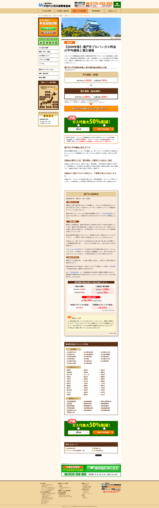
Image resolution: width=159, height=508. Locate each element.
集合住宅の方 (43, 503)
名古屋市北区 (88, 361)
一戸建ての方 (86, 490)
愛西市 (86, 394)
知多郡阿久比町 (71, 410)
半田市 (69, 379)
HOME (44, 15)
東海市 (86, 370)
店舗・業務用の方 (44, 501)
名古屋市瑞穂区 (105, 354)
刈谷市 (103, 392)
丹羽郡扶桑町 (71, 408)
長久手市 (69, 374)
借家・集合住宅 (43, 73)
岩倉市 (86, 392)
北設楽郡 (69, 403)
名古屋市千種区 (71, 363)
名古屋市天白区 (105, 352)
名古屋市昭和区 (71, 356)
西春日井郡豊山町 (106, 401)
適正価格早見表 (71, 448)
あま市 (103, 394)
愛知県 (66, 15)
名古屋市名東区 (88, 352)
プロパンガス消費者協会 (72, 506)
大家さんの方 (43, 500)
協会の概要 (42, 77)
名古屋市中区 (71, 354)
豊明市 (103, 372)
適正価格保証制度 (86, 487)
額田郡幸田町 (88, 403)
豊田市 (103, 385)
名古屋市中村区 (71, 361)
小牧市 (86, 383)
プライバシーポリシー (87, 493)
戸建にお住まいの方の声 (64, 495)
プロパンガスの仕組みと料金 (47, 489)
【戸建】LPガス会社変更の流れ (47, 493)
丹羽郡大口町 (71, 412)
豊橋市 (69, 385)
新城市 (69, 370)
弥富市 (103, 379)
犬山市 (69, 392)
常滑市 (69, 381)
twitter (83, 496)
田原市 (86, 388)
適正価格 (112, 266)
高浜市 (86, 390)
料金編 (60, 485)
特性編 (60, 486)
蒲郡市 (103, 377)
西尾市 (86, 379)
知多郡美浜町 (88, 410)
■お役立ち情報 (62, 492)
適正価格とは (97, 448)
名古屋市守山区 (71, 352)
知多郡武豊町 (105, 406)
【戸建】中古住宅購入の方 (46, 499)
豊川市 (69, 388)
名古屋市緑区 (105, 356)
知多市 (103, 370)
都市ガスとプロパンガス (46, 69)
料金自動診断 (107, 213)
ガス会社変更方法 (98, 450)
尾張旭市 (69, 372)
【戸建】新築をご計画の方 (46, 497)
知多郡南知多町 (88, 408)
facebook (84, 497)
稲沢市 (86, 377)
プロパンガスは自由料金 (74, 249)
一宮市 (103, 383)
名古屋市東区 (105, 361)
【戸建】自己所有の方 (45, 494)
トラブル (41, 63)
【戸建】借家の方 (44, 496)
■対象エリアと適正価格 (64, 490)
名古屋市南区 (71, 359)
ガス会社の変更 (46, 11)
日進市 (103, 374)
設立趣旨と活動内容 (63, 11)
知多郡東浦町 (88, 401)
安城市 (69, 394)
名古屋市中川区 (105, 359)
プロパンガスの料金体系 (46, 490)
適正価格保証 (96, 11)
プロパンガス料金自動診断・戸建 (76, 450)
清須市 (69, 377)
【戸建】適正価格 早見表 (46, 485)
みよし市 (86, 374)
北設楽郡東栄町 (105, 410)
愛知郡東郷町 (71, 406)
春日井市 (69, 390)
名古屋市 (86, 359)
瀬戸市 (69, 383)
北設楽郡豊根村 (71, 401)
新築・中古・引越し (45, 51)
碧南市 (103, 381)
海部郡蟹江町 (88, 406)
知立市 (86, 381)
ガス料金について (44, 55)
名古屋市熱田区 (88, 354)
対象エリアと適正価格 (79, 11)
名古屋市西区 (88, 363)
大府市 (103, 388)
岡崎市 (86, 385)
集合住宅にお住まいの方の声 (65, 496)
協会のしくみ (113, 11)
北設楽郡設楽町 (105, 408)
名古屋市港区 (88, 356)
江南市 (103, 390)
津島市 (86, 372)
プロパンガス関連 (44, 59)
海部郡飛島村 (105, 403)
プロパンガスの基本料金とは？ (47, 487)
